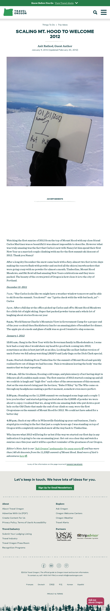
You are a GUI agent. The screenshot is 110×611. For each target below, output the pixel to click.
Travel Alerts (62, 522)
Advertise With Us (15, 513)
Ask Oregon (62, 508)
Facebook (43, 565)
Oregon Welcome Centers (69, 513)
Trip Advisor (88, 536)
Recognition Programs (13, 547)
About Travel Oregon (13, 508)
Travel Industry (9, 538)
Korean (70, 585)
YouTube (51, 565)
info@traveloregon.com (72, 575)
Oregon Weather (64, 517)
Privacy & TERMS (55, 594)
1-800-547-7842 (49, 575)
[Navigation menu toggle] (104, 12)
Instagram (59, 565)
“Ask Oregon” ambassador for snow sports (59, 448)
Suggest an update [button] (74, 464)
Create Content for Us (13, 517)
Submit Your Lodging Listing (17, 533)
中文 (60, 585)
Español (80, 585)
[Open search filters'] (95, 12)
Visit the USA (64, 536)
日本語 (51, 585)
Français (29, 585)
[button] (94, 601)
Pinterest (66, 565)
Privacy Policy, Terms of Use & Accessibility (24, 522)
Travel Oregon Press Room (15, 543)
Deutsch (41, 585)
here (23, 455)
